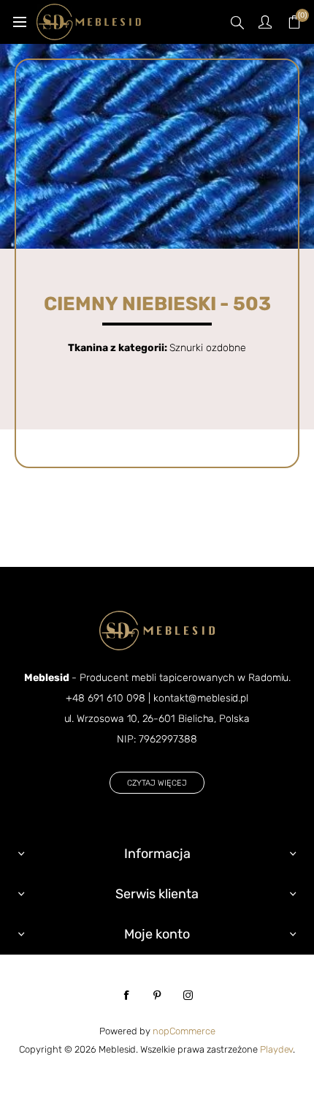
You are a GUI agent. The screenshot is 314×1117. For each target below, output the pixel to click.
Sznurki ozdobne (207, 348)
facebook (126, 995)
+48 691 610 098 (105, 698)
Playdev (276, 1049)
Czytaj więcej (157, 783)
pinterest (157, 995)
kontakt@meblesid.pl (200, 698)
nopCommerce (184, 1031)
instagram (187, 995)
